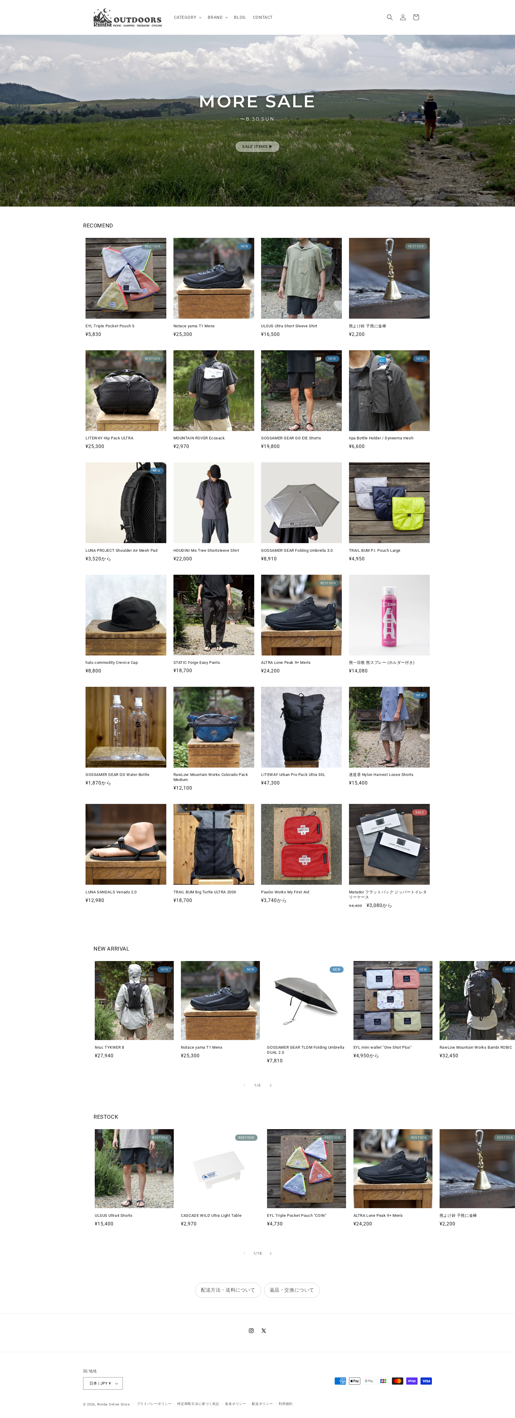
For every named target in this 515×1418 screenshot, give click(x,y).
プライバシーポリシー (154, 1404)
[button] (187, 17)
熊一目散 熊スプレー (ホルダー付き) (382, 662)
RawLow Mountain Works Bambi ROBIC (476, 1047)
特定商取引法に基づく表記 (198, 1404)
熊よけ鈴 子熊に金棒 (368, 326)
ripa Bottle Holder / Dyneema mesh (381, 438)
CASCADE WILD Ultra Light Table (211, 1215)
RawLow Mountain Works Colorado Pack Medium (210, 777)
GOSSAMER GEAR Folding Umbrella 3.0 (297, 550)
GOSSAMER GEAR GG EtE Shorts (291, 438)
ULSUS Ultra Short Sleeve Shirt (289, 326)
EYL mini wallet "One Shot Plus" (382, 1047)
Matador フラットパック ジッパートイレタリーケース (388, 894)
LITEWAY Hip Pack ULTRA (109, 438)
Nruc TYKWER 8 (109, 1047)
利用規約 (286, 1404)
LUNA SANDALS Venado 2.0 (111, 892)
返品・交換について (292, 1290)
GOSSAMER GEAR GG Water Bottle (117, 774)
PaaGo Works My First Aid (285, 892)
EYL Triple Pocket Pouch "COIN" (296, 1215)
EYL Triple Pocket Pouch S (110, 326)
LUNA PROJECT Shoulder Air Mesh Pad (121, 550)
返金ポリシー (235, 1404)
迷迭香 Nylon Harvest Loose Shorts (381, 774)
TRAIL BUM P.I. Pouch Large (375, 550)
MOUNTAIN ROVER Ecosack (199, 438)
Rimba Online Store (113, 1404)
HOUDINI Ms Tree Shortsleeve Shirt (206, 550)
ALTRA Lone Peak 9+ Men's (286, 662)
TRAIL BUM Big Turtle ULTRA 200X (205, 892)
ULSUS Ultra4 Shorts (113, 1215)
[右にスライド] (270, 1085)
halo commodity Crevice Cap (112, 662)
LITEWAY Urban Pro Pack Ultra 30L (293, 774)
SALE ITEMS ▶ (257, 146)
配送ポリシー (262, 1404)
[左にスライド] (244, 1085)
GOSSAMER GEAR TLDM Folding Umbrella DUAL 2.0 (305, 1050)
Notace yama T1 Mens (194, 326)
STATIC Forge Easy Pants (196, 662)
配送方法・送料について (228, 1290)
